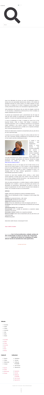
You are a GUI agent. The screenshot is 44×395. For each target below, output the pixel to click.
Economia (6, 330)
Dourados (6, 324)
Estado (5, 326)
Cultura (5, 360)
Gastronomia (6, 362)
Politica (5, 328)
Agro (5, 332)
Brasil (5, 333)
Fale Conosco (17, 365)
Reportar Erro (17, 367)
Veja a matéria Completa (10, 226)
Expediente (17, 358)
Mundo (5, 335)
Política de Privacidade (17, 363)
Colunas (5, 363)
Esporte (5, 358)
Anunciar (16, 360)
